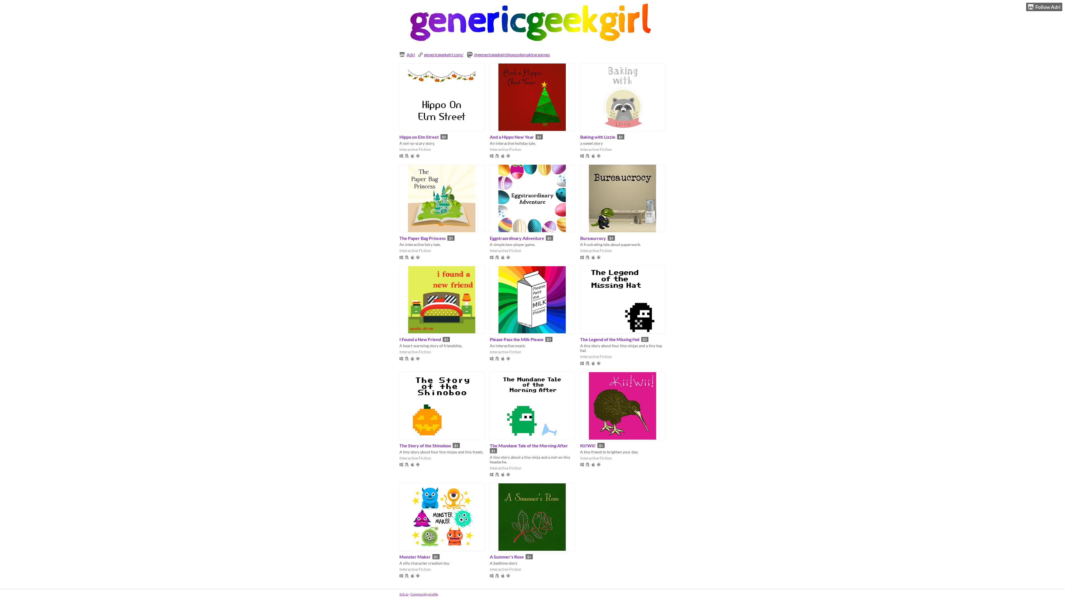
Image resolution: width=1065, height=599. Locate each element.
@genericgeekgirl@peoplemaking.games (512, 54)
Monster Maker (415, 556)
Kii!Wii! (588, 445)
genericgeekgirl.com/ (443, 54)
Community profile (424, 594)
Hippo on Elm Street (419, 136)
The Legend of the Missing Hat (610, 339)
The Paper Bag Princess (422, 238)
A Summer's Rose (507, 556)
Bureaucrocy (593, 238)
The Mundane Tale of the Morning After (529, 445)
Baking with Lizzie (597, 136)
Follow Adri (1048, 7)
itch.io (404, 594)
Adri (411, 54)
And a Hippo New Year (512, 136)
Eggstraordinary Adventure (517, 238)
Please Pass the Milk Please (517, 339)
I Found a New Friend (420, 339)
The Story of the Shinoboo (425, 445)
